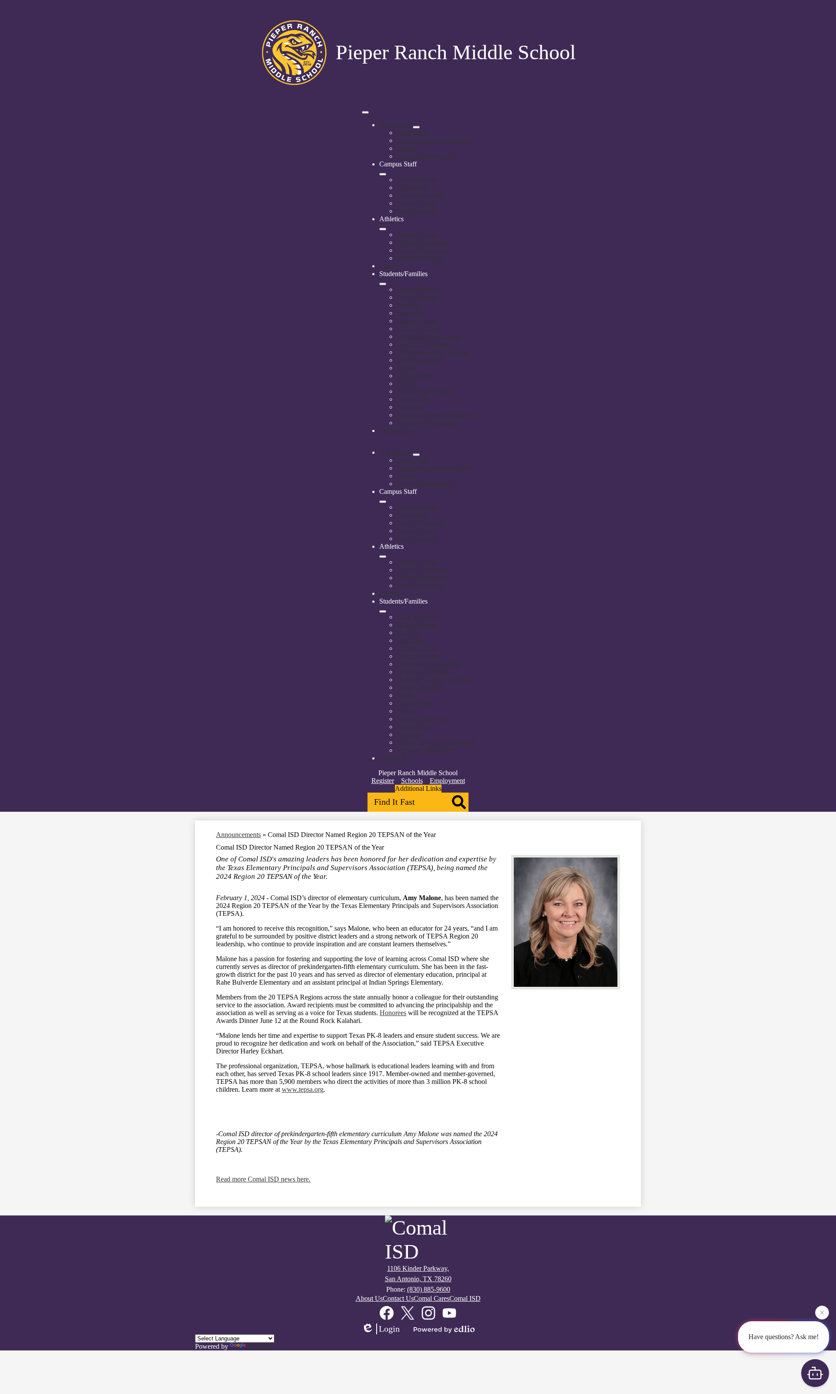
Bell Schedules (417, 297)
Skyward (409, 407)
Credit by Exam (418, 328)
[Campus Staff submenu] (382, 174)
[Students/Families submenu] (382, 284)
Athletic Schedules (422, 242)
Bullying (409, 305)
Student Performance (425, 156)
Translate (259, 1346)
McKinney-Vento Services (433, 352)
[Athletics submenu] (382, 229)
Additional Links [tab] (418, 788)
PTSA (405, 383)
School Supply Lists (424, 391)
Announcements (238, 834)
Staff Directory (417, 211)
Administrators (417, 179)
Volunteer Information (427, 422)
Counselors (412, 187)
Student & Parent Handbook (436, 415)
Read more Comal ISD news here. (263, 1179)
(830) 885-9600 (428, 1289)
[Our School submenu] (416, 127)
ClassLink (411, 313)
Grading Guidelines (424, 344)
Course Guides (417, 320)
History (407, 148)
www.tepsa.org (303, 1089)
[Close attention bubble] (822, 1313)
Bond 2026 (412, 132)
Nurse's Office (416, 203)
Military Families (420, 360)
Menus (406, 367)
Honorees (393, 1012)
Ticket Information (422, 250)
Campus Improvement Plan (434, 140)
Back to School (418, 289)
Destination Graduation (429, 336)
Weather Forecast (420, 258)
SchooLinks (413, 399)
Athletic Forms (417, 234)
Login (389, 1328)
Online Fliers (414, 375)
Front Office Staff (421, 195)
